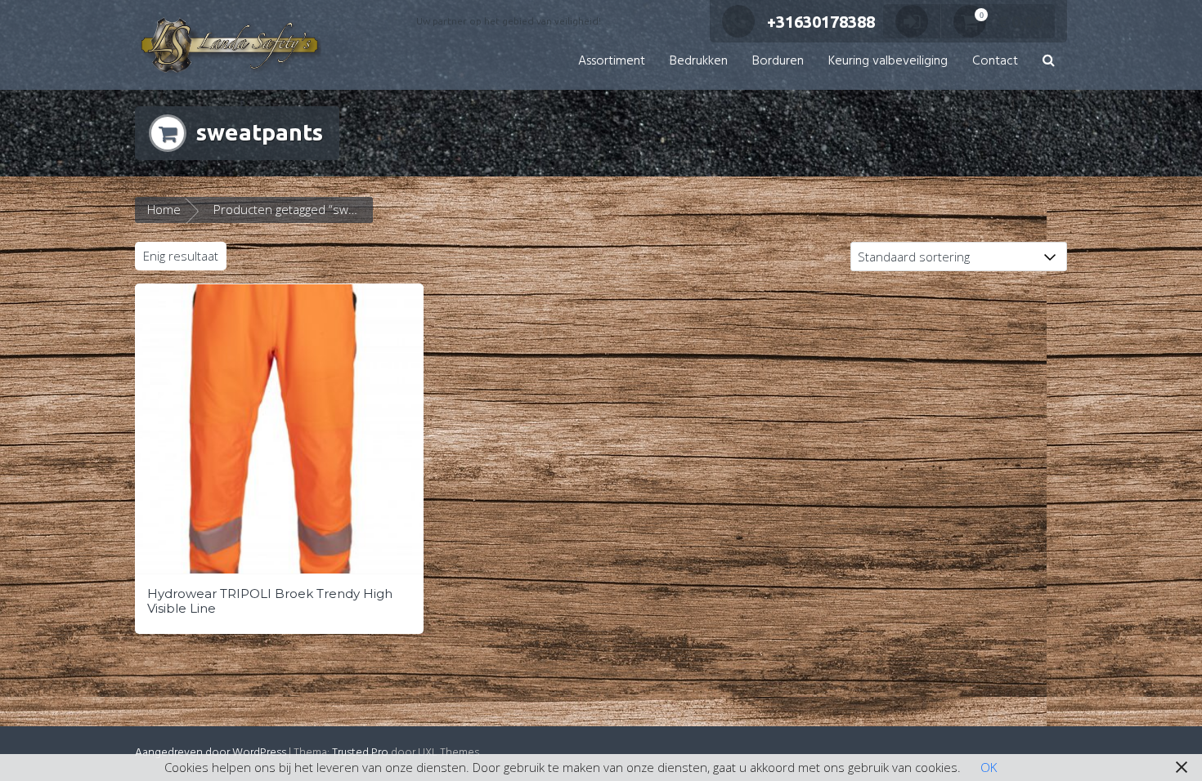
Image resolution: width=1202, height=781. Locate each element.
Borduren (778, 61)
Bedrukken (699, 61)
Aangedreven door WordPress (210, 752)
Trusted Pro (360, 752)
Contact (995, 61)
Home (164, 209)
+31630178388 (821, 21)
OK (988, 767)
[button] (1048, 61)
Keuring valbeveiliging (888, 61)
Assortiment (611, 61)
